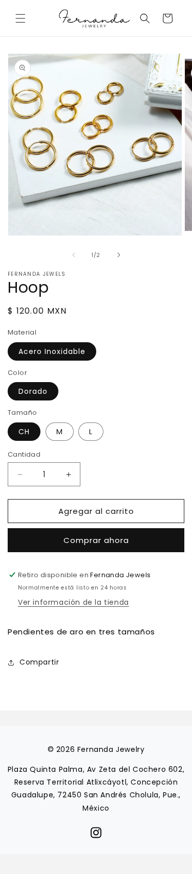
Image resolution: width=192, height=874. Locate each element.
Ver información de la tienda (73, 602)
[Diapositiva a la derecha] (119, 255)
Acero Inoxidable (52, 351)
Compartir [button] (39, 662)
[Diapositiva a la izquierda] (73, 255)
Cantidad (24, 454)
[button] (20, 18)
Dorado (33, 391)
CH (24, 432)
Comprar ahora (96, 540)
